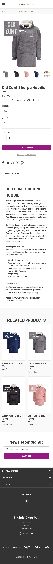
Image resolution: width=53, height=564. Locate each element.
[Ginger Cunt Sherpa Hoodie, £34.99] (39, 342)
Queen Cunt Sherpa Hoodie (36, 417)
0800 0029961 (28, 533)
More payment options (26, 155)
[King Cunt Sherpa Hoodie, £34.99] (13, 342)
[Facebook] (3, 163)
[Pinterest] (22, 163)
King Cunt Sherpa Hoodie (13, 363)
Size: (4, 118)
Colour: (5, 106)
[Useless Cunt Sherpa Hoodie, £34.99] (13, 395)
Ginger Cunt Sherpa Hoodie (37, 364)
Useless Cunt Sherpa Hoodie (11, 417)
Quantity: (6, 132)
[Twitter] (17, 163)
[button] (32, 100)
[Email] (8, 163)
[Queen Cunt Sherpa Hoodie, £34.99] (39, 395)
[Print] (12, 163)
